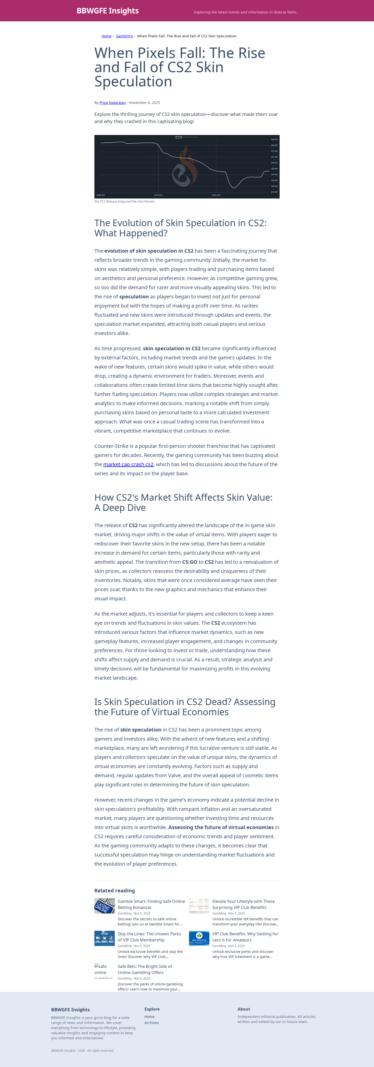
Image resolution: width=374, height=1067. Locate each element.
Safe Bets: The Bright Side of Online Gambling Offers (145, 969)
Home (106, 36)
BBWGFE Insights (108, 10)
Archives (152, 1022)
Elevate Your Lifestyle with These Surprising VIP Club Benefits (243, 904)
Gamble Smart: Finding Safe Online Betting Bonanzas (151, 904)
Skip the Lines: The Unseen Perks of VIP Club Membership (149, 937)
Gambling (124, 36)
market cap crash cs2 (128, 464)
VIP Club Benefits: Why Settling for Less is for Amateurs (245, 937)
